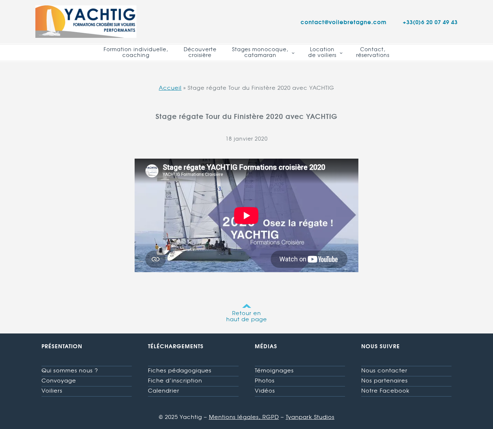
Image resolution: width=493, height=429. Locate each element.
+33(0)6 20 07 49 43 (430, 21)
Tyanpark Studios (310, 417)
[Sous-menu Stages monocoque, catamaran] (293, 52)
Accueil (170, 88)
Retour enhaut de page (246, 316)
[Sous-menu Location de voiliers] (341, 52)
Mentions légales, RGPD (244, 417)
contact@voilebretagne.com (344, 21)
